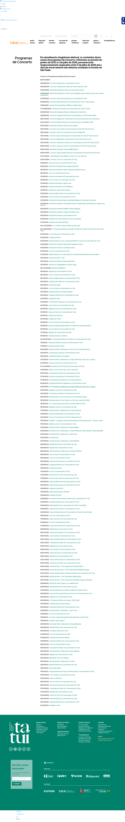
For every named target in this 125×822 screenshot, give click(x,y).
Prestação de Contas (84, 738)
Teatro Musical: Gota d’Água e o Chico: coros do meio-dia (68, 156)
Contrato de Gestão (84, 737)
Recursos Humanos (84, 740)
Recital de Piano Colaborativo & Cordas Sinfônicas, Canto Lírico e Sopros (72, 359)
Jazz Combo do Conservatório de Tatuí (62, 234)
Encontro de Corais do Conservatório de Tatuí (64, 478)
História (38, 724)
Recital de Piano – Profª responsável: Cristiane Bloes (66, 566)
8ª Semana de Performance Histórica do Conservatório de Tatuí (70, 498)
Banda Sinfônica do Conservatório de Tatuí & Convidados (68, 505)
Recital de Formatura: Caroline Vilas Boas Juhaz (64, 212)
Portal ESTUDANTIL (62, 36)
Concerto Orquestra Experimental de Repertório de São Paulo (68, 617)
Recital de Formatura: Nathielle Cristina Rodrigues (65, 209)
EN (101, 36)
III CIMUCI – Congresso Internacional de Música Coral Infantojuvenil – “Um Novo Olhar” (76, 420)
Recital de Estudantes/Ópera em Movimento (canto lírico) (68, 112)
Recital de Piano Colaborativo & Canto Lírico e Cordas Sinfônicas (69, 349)
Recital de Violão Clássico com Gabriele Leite (64, 583)
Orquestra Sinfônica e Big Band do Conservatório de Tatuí (68, 383)
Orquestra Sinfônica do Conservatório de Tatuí (64, 295)
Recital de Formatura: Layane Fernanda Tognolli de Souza (67, 170)
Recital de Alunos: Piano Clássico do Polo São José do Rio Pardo (69, 400)
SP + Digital (2, 3)
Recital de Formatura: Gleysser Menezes (62, 261)
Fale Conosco (102, 724)
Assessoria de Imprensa (105, 731)
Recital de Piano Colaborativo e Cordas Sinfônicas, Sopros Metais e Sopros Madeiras (76, 431)
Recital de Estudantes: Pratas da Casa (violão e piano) (67, 90)
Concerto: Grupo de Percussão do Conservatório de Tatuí (68, 98)
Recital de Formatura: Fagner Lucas (60, 183)
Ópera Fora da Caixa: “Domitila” (59, 492)
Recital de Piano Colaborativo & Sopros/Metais (64, 427)
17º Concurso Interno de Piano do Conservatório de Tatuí (67, 403)
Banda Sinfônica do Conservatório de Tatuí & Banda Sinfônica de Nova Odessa (74, 254)
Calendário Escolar (84, 729)
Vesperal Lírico (54, 437)
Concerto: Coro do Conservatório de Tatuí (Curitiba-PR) (67, 132)
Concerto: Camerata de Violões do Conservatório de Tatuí (68, 86)
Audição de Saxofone (55, 315)
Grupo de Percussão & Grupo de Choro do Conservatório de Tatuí (71, 593)
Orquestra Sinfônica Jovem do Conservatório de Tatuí (66, 342)
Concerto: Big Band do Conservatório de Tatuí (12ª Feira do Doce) (70, 139)
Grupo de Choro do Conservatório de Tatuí (62, 163)
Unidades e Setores (42, 728)
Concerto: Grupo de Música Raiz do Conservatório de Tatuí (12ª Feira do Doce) (75, 153)
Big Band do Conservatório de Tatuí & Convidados (65, 219)
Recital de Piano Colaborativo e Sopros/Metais (64, 441)
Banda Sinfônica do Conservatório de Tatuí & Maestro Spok (68, 397)
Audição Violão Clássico (57, 620)
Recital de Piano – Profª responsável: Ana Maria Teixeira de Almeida (71, 580)
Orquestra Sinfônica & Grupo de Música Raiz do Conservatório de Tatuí (71, 671)
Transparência (20, 814)
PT (106, 36)
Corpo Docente (41, 731)
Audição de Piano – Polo (57, 258)
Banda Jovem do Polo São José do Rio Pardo (63, 370)
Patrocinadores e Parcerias (106, 738)
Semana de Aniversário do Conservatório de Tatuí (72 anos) (71, 109)
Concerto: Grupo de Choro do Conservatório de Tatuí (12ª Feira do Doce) (73, 146)
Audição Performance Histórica (60, 637)
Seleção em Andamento (85, 728)
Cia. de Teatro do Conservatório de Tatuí (62, 180)
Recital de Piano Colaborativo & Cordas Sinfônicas (65, 380)
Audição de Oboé (55, 495)
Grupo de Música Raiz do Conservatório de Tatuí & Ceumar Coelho (71, 512)
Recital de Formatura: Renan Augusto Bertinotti (64, 166)
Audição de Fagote (56, 468)
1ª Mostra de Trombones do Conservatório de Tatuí (65, 302)
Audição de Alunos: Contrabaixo (59, 356)
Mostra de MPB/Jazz (59, 268)
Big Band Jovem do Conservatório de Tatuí (62, 309)
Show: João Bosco (56, 678)
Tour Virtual (39, 733)
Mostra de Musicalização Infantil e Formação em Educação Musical (70, 325)
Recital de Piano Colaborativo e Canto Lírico (63, 434)
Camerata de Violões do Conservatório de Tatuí (64, 281)
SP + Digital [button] (4, 11)
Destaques (60, 724)
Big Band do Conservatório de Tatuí (60, 271)
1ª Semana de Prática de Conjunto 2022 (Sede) (65, 600)
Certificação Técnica (84, 731)
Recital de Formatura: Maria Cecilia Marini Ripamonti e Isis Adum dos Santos (72, 200)
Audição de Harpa (54, 285)
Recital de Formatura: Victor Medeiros (61, 186)
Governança (40, 726)
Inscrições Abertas (84, 726)
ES (111, 36)
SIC (17, 816)
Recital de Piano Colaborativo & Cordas (62, 661)
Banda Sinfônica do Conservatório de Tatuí (63, 444)
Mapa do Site (61, 735)
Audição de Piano (55, 237)
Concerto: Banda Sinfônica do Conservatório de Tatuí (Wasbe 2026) (71, 122)
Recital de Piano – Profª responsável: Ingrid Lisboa (65, 576)
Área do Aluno (61, 728)
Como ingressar (83, 724)
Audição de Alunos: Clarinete (58, 336)
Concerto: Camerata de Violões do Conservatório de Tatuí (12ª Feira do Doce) (74, 142)
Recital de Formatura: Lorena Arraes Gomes (63, 215)
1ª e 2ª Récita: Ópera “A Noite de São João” (66, 225)
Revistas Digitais (62, 726)
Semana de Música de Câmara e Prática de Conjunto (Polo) (68, 590)
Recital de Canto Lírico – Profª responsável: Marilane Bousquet (69, 570)
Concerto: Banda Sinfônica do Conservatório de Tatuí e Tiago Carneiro (72, 102)
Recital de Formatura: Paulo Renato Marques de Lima (66, 244)
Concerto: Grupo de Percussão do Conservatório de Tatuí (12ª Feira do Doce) (73, 136)
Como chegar (102, 728)
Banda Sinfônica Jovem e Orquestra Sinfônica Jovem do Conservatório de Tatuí (74, 241)
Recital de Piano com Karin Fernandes (61, 292)
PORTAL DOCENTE (47, 36)
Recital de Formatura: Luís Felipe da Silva (62, 248)
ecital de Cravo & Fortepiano (60, 658)
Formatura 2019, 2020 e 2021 (59, 631)
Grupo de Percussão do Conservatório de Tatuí (64, 176)
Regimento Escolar (42, 729)
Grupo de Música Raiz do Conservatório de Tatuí (64, 193)
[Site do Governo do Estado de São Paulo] (8, 1)
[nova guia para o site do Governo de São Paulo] (5, 9)
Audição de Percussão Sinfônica (60, 604)
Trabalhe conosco (103, 733)
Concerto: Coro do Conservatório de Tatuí (63, 159)
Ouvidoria (101, 729)
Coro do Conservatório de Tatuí (59, 173)
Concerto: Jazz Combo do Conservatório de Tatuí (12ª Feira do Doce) (72, 129)
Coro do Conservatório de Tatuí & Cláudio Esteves (65, 417)
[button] (9, 20)
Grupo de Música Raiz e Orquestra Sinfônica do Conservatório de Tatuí (72, 573)
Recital (62, 264)
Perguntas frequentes (104, 726)
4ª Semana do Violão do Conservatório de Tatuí (65, 393)
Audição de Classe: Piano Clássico (59, 190)
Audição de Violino (55, 319)
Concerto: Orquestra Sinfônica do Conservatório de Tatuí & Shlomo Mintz (73, 115)
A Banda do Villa (55, 705)
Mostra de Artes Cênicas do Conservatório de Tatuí (68, 366)
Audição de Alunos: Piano (56, 346)
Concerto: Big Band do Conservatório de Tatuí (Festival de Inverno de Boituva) (75, 119)
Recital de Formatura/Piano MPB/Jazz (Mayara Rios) (66, 105)
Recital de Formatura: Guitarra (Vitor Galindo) (64, 125)
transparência (109, 40)
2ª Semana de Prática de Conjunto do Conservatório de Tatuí (71, 339)
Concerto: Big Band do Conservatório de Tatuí (64, 83)
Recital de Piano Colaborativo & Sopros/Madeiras (65, 624)
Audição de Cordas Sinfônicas (59, 222)
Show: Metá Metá (55, 668)
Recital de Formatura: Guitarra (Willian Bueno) (64, 149)
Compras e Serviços (84, 742)
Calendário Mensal (63, 734)
